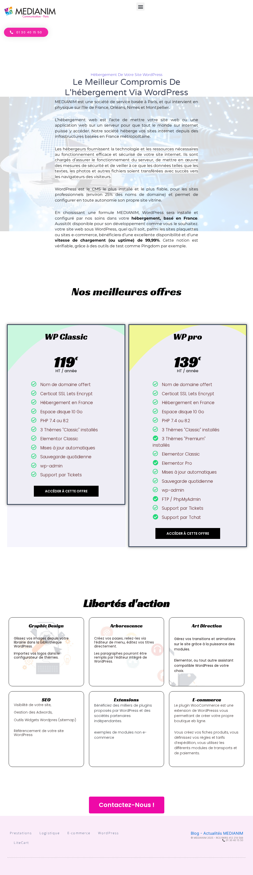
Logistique (50, 833)
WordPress (108, 833)
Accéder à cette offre (66, 491)
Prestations (21, 833)
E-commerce (78, 833)
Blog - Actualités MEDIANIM (217, 833)
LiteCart (21, 842)
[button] (140, 6)
